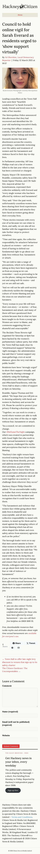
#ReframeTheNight (15, 432)
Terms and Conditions (21, 817)
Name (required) (10, 711)
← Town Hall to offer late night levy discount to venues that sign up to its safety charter (19, 662)
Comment (7, 686)
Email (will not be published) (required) (15, 723)
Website (6, 735)
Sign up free (13, 790)
